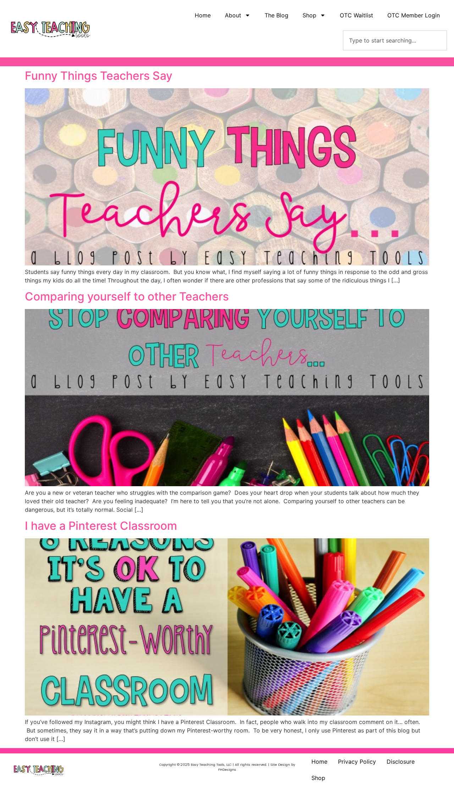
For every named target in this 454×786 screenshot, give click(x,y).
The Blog (276, 15)
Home (203, 15)
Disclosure (401, 761)
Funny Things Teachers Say (98, 76)
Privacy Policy (357, 761)
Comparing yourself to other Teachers (127, 296)
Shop (318, 777)
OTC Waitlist (356, 15)
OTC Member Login (413, 15)
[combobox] (395, 40)
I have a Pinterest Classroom (101, 526)
